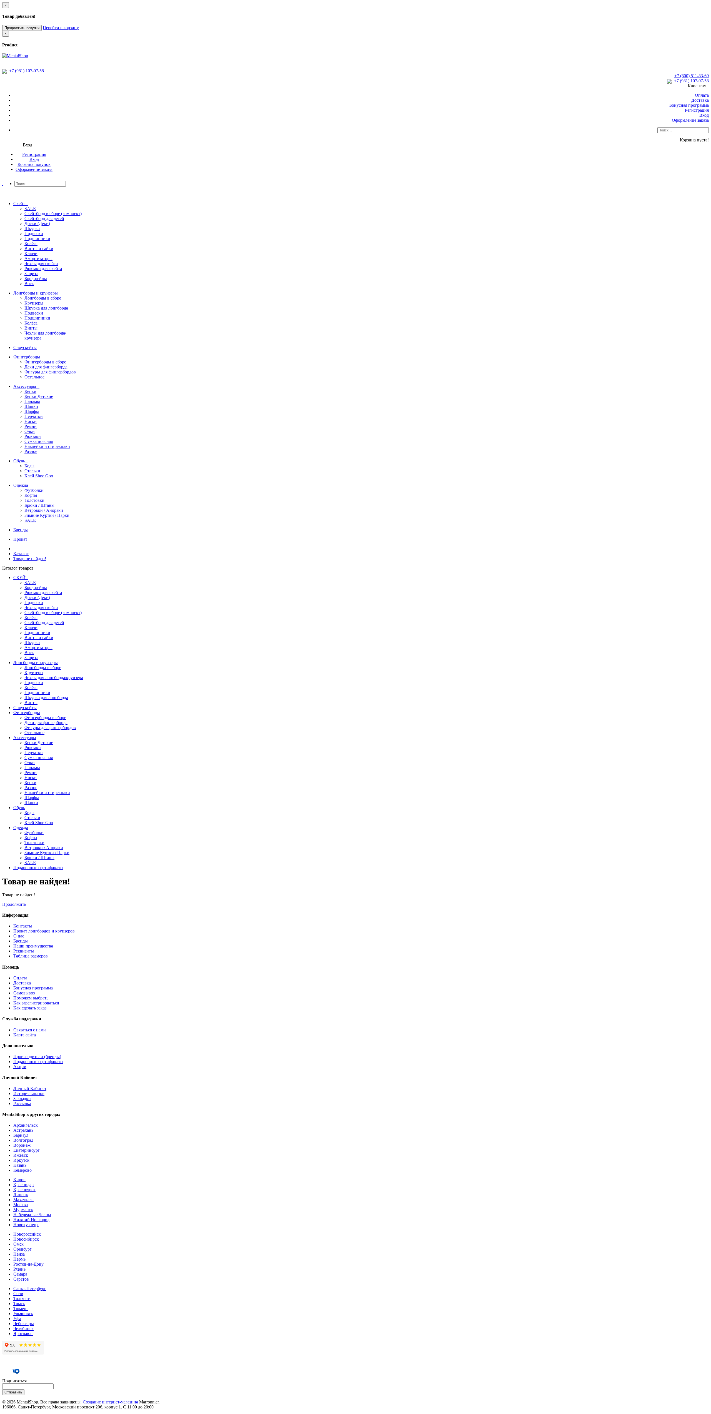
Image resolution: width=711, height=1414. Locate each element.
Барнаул (20, 1135)
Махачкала (23, 1199)
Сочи (18, 1293)
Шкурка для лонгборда (46, 308)
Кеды (29, 465)
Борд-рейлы (35, 278)
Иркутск (21, 1160)
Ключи (30, 253)
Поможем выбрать (30, 998)
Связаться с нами (29, 1030)
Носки (30, 421)
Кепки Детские (38, 396)
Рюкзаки (32, 436)
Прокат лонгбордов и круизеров (44, 931)
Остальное (34, 377)
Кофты (30, 495)
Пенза (19, 1254)
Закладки (22, 1098)
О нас (18, 936)
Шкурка (32, 228)
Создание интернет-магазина (110, 1402)
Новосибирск (26, 1239)
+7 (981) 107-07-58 (26, 70)
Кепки (30, 391)
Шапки (31, 406)
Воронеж (22, 1145)
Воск (29, 283)
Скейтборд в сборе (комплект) (53, 213)
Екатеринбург (26, 1150)
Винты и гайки (38, 248)
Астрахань (23, 1130)
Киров (19, 1179)
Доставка (700, 100)
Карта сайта (24, 1035)
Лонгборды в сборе (42, 298)
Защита (31, 273)
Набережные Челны (32, 1214)
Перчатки (33, 416)
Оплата (702, 95)
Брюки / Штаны (39, 505)
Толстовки (34, 500)
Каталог (21, 553)
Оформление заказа (690, 120)
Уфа (17, 1318)
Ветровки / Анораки (43, 510)
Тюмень (20, 1308)
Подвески (33, 233)
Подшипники (37, 238)
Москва (20, 1204)
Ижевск (20, 1155)
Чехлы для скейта (41, 263)
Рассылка (22, 1103)
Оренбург (22, 1249)
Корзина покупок (34, 164)
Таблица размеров (30, 956)
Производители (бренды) (37, 1056)
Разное (30, 451)
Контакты (22, 926)
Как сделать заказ (29, 1008)
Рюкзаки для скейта (43, 268)
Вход (704, 115)
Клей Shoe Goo (38, 475)
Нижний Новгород (31, 1219)
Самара (20, 1274)
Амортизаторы (38, 258)
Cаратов (21, 1279)
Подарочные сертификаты (38, 1061)
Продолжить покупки (21, 28)
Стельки (32, 470)
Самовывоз (24, 993)
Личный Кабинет (29, 1088)
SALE (30, 208)
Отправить (13, 1392)
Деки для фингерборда (45, 367)
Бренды (20, 941)
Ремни (30, 426)
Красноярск (24, 1189)
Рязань (19, 1269)
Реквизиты (23, 951)
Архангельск (25, 1125)
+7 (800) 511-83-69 (691, 75)
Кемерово (22, 1170)
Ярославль (23, 1333)
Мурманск (23, 1209)
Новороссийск (27, 1234)
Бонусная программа (689, 105)
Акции (19, 1066)
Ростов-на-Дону (28, 1264)
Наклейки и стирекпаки (47, 446)
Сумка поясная (38, 441)
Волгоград (23, 1140)
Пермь (19, 1259)
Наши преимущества (33, 946)
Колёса (30, 243)
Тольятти (22, 1298)
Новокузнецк (26, 1224)
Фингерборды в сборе (45, 362)
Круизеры (33, 303)
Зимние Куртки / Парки (46, 515)
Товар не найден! (29, 558)
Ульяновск (23, 1313)
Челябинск (23, 1328)
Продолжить (14, 904)
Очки (29, 431)
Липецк (20, 1194)
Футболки (34, 490)
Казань (19, 1165)
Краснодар (23, 1184)
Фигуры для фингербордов (50, 372)
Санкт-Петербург (29, 1288)
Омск (18, 1244)
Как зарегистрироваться (36, 1003)
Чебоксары (23, 1323)
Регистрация (697, 110)
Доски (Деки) (37, 223)
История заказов (28, 1093)
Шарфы (31, 411)
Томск (19, 1303)
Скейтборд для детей (44, 218)
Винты (30, 328)
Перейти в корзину (61, 27)
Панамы (32, 401)
